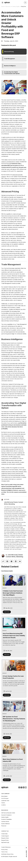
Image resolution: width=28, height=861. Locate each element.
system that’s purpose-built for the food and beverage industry (13, 146)
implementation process (7, 449)
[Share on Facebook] (7, 561)
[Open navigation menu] (2, 2)
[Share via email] (20, 561)
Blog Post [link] (23, 6)
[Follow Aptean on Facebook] (19, 787)
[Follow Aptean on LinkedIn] (23, 787)
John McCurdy (13, 555)
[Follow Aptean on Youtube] (26, 787)
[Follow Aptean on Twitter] (21, 787)
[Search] (25, 2)
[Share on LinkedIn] (15, 561)
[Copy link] (3, 561)
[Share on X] (11, 561)
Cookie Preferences (6, 847)
